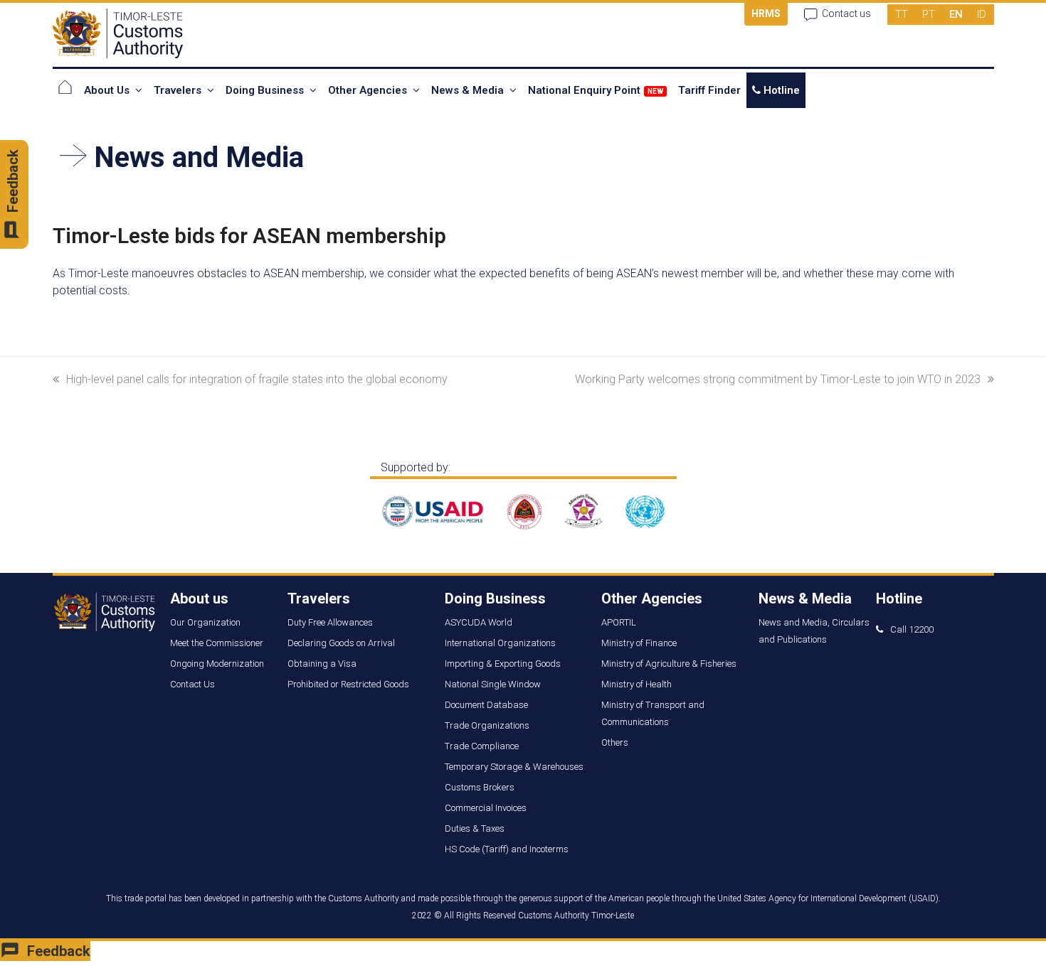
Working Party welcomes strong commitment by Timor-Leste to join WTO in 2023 (778, 379)
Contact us (846, 13)
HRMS (766, 13)
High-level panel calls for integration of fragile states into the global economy (257, 379)
